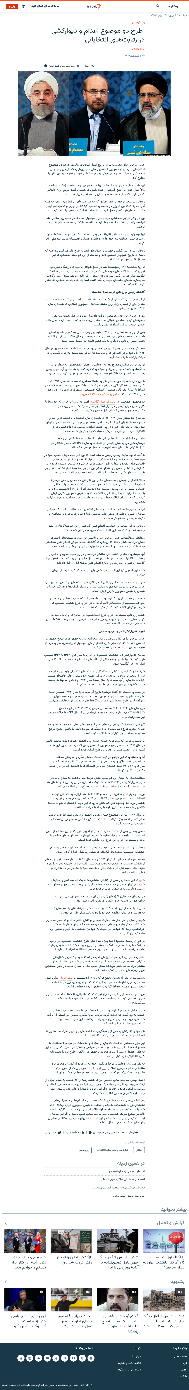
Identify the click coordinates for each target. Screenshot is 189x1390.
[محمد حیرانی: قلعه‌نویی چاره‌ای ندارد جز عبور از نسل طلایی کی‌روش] (71, 1299)
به (119, 394)
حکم (105, 394)
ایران (184, 1363)
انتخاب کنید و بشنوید (129, 1363)
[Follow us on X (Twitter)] (55, 1358)
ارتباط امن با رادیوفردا (129, 1370)
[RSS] (82, 1358)
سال (102, 401)
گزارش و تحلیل (171, 1223)
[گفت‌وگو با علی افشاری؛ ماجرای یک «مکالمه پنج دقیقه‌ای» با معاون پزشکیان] (117, 1299)
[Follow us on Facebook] (73, 1358)
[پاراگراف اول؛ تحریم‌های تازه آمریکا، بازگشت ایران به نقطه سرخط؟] (164, 1241)
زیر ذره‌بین (138, 22)
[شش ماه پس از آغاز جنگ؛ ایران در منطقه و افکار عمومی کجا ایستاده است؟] (164, 1299)
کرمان (62, 977)
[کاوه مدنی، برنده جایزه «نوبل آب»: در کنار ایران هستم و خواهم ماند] (25, 1241)
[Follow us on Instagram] (29, 1358)
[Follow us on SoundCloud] (38, 1358)
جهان (184, 1370)
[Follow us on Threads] (20, 1358)
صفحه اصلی (180, 1356)
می (85, 394)
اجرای (113, 394)
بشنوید (178, 1282)
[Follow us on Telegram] (64, 1358)
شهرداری (139, 884)
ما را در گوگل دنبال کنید (45, 6)
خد (99, 394)
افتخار (91, 394)
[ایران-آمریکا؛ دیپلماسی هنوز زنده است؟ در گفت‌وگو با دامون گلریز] (25, 1299)
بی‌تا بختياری (138, 49)
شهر (69, 977)
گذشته (94, 401)
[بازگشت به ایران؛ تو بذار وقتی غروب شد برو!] (71, 1241)
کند (81, 394)
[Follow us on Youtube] (47, 1358)
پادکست (182, 1377)
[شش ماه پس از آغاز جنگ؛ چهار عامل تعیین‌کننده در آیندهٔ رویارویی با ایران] (117, 1241)
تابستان (110, 401)
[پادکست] (23, 6)
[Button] (89, 66)
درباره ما (136, 1356)
